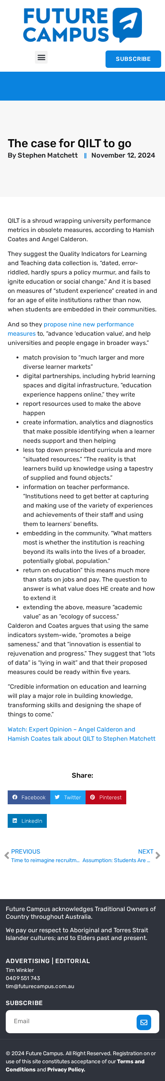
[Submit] (144, 1022)
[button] (41, 57)
